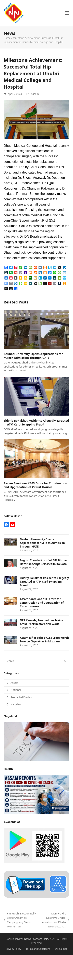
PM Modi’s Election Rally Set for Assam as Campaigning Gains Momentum (20, 920)
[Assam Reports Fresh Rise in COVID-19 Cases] (36, 794)
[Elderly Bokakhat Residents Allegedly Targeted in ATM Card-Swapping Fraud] (36, 396)
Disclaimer (61, 949)
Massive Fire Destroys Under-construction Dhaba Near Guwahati (53, 920)
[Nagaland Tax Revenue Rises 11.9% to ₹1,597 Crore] (36, 741)
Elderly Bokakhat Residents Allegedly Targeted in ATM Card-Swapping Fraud (36, 422)
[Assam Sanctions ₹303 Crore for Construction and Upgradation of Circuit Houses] (36, 458)
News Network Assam (29, 939)
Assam (35, 94)
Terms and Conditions (38, 949)
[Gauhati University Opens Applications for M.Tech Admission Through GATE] (36, 329)
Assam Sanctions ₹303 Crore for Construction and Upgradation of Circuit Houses (35, 485)
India (45, 939)
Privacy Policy (13, 949)
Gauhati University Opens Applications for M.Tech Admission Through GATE (33, 356)
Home (7, 38)
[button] (67, 13)
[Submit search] (65, 661)
